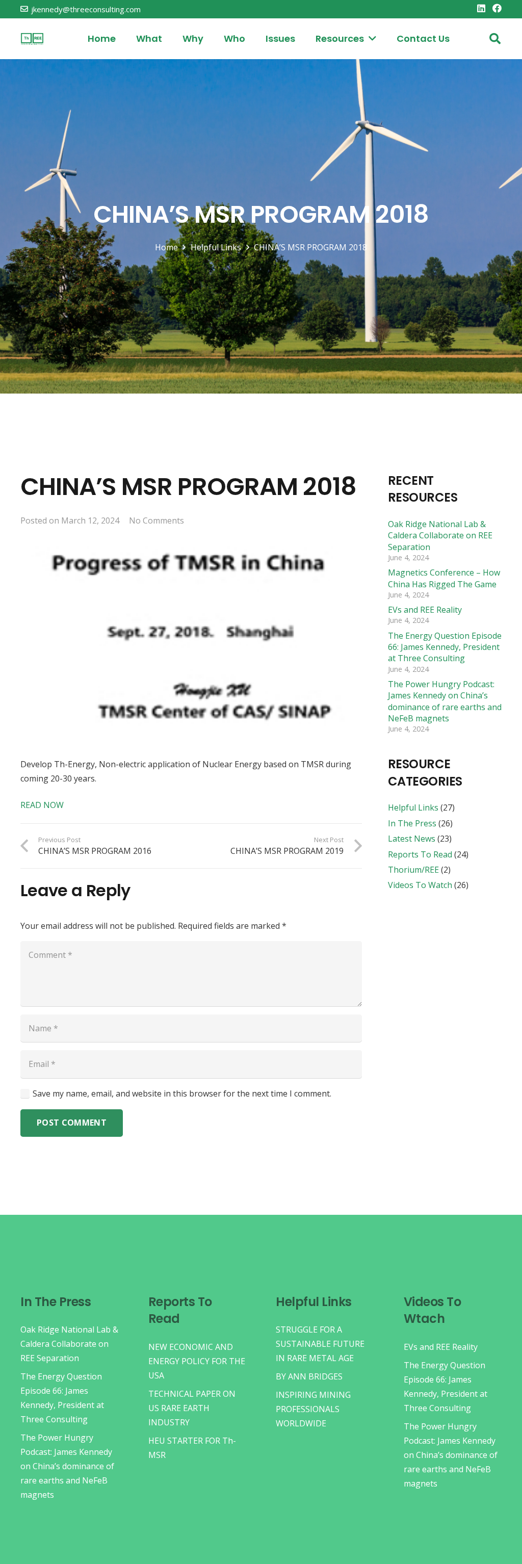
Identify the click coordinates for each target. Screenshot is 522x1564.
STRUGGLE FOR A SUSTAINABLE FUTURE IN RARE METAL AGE (320, 1344)
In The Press (412, 823)
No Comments (156, 520)
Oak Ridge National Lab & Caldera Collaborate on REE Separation (440, 535)
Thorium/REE (413, 869)
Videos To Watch (420, 885)
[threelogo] (32, 39)
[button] (495, 39)
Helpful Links (413, 807)
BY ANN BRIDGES (309, 1376)
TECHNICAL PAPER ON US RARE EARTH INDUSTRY (192, 1408)
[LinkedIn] (481, 8)
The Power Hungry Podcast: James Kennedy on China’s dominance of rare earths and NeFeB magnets (445, 701)
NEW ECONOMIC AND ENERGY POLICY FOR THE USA (196, 1361)
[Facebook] (497, 8)
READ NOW (42, 805)
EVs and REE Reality (425, 609)
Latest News (411, 838)
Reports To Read (420, 854)
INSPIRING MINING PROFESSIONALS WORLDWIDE (313, 1409)
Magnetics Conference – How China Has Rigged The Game (444, 578)
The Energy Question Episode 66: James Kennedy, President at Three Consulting (445, 647)
